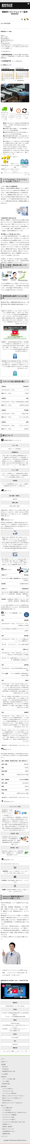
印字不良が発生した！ (7, 1100)
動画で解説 (4, 1086)
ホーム (2, 1058)
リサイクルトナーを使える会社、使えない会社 (13, 1121)
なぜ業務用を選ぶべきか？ (8, 1131)
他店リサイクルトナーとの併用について (12, 1098)
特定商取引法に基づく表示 (8, 1071)
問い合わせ (5, 1066)
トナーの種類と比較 (7, 1107)
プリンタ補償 (5, 1081)
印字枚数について (6, 1124)
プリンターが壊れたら (7, 1088)
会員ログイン (4, 1061)
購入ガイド (4, 1105)
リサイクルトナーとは (7, 1091)
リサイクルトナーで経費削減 (9, 1114)
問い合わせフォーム (7, 41)
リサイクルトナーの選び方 (8, 1119)
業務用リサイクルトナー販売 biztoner (15, 13)
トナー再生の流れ (6, 1110)
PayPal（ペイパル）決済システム (7, 813)
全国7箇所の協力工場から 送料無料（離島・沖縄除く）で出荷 (4, 116)
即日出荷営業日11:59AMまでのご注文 (18, 116)
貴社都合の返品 (6, 1083)
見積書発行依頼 (18, 891)
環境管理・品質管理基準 (12, 316)
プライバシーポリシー (13, 464)
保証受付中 (4, 1076)
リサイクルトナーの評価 (8, 1117)
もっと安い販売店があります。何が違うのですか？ (14, 1112)
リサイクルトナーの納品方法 (9, 1093)
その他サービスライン (20, 1051)
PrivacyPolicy (5, 1069)
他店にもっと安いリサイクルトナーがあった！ (13, 1095)
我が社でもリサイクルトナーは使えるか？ (12, 1102)
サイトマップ (4, 1136)
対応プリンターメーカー (8, 1129)
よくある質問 (4, 1074)
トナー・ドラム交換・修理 (8, 1079)
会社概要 (3, 1064)
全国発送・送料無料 (7, 1126)
